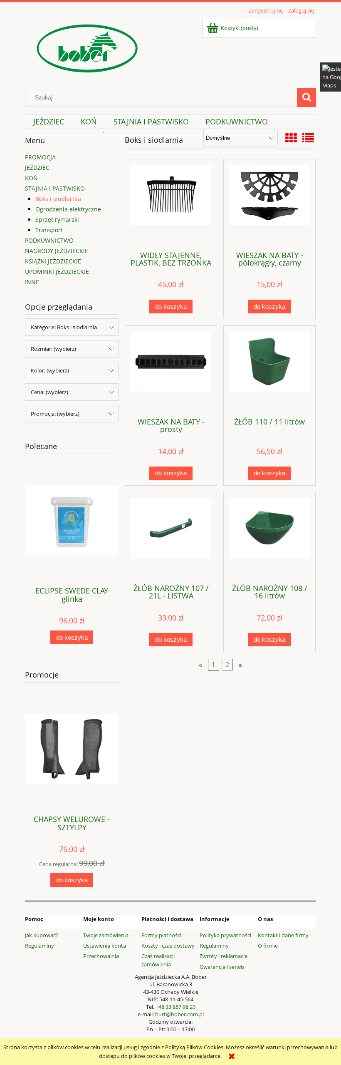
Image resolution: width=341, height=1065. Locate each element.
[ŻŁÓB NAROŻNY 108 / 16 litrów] (269, 537)
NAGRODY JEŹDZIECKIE (56, 251)
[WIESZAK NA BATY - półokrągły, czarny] (269, 204)
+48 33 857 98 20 (175, 1006)
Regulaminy (39, 945)
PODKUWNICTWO (49, 240)
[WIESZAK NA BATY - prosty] (171, 370)
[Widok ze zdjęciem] (291, 138)
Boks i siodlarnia (58, 199)
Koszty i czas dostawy (168, 945)
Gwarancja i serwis (222, 967)
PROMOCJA (40, 157)
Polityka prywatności (225, 935)
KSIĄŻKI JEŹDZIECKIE (53, 261)
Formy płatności (161, 935)
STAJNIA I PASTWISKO (55, 188)
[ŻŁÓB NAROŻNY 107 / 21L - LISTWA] (171, 537)
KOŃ (31, 178)
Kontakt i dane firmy (283, 935)
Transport (49, 230)
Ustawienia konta (104, 945)
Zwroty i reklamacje (223, 956)
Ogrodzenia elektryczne (68, 209)
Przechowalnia (101, 956)
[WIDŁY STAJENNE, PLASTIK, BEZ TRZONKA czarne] (171, 204)
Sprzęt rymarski (57, 219)
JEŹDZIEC (37, 167)
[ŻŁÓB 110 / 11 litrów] (269, 370)
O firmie (268, 945)
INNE (32, 282)
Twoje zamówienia (105, 935)
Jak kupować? (41, 935)
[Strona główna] (87, 47)
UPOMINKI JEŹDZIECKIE (57, 272)
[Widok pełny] (308, 138)
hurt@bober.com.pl (179, 1014)
